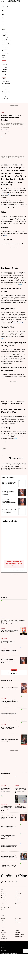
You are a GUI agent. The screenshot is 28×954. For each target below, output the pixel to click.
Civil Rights (4, 893)
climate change (5, 193)
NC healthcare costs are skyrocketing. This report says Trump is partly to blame (7, 641)
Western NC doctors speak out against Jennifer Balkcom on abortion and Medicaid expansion (13, 622)
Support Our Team (19, 934)
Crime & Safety (18, 893)
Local (4, 62)
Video (3, 81)
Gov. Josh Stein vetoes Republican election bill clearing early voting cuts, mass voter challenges (9, 502)
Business (4, 32)
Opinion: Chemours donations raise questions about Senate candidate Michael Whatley (9, 846)
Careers (2, 947)
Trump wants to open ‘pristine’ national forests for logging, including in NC (8, 837)
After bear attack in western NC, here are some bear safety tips (8, 827)
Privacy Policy (4, 950)
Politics (16, 905)
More (3, 79)
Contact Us (4, 936)
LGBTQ (16, 903)
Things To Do (18, 922)
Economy (4, 39)
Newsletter (7, 83)
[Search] (7, 6)
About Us (3, 932)
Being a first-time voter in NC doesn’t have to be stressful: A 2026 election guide (9, 511)
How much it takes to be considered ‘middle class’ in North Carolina (9, 866)
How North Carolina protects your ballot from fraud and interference (8, 483)
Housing (7, 43)
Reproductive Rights (6, 907)
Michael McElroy (4, 129)
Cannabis (7, 32)
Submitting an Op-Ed (20, 936)
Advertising (5, 98)
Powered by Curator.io (19, 570)
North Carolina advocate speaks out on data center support (9, 740)
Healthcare (4, 638)
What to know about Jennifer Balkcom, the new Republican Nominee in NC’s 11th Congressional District (10, 727)
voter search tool (18, 322)
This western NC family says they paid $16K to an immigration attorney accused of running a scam (9, 856)
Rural (16, 907)
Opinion (7, 81)
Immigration (4, 901)
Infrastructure (18, 901)
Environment (8, 41)
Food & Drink (18, 918)
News (3, 29)
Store (2, 934)
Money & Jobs (4, 905)
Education (7, 39)
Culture (4, 64)
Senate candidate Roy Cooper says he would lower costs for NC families (9, 714)
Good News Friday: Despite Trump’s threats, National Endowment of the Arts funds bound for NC (9, 631)
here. (5, 235)
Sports (3, 57)
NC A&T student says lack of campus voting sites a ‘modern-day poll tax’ (9, 493)
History (4, 69)
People (4, 71)
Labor (2, 903)
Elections (4, 41)
